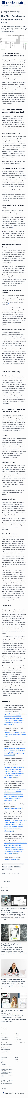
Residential (16, 1035)
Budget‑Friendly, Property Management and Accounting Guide (12, 944)
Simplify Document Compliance (6, 1052)
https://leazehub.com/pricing (11, 859)
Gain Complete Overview (5, 1037)
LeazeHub (9, 869)
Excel (3, 869)
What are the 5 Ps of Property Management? (12, 979)
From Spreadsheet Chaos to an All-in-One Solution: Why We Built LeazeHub (14, 909)
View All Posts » (5, 890)
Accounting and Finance (5, 1042)
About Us (16, 1059)
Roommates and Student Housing (20, 1042)
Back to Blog (7, 881)
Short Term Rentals (18, 1039)
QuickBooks (17, 866)
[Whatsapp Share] (15, 873)
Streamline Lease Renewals (5, 1046)
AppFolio (11, 866)
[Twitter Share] (7, 873)
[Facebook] (2, 1088)
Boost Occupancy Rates (5, 1051)
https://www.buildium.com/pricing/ (12, 808)
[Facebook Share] (10, 873)
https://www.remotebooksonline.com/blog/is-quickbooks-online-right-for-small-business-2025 (15, 734)
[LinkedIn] (5, 1088)
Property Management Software (9, 13)
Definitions (2, 1062)
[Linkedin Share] (12, 873)
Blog (2, 1059)
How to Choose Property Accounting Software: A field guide (13, 1011)
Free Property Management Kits (6, 1066)
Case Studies (3, 1064)
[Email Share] (18, 873)
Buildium (4, 866)
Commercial (16, 1037)
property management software (10, 864)
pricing (21, 864)
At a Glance (3, 1035)
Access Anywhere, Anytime (5, 1049)
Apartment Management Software (6, 1083)
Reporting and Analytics (5, 1047)
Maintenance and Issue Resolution (6, 1044)
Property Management (4, 1039)
